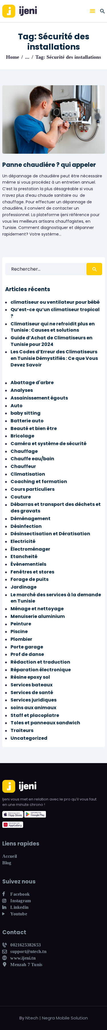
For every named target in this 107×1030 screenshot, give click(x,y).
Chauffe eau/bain (32, 458)
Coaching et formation (39, 481)
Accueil (9, 856)
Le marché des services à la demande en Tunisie (56, 598)
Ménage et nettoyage (37, 608)
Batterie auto (27, 420)
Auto (17, 405)
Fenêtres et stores (32, 572)
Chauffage (24, 451)
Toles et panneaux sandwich (45, 722)
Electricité (23, 541)
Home (12, 57)
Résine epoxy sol (30, 677)
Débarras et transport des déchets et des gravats (56, 507)
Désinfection (26, 526)
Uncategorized (29, 738)
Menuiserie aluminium (38, 616)
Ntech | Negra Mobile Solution (56, 1018)
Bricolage (22, 436)
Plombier (21, 639)
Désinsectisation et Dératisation (50, 533)
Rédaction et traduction (40, 662)
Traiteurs (22, 730)
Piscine (19, 631)
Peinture (21, 624)
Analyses (22, 390)
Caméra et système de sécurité (48, 443)
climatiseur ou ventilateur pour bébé (55, 302)
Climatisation (28, 474)
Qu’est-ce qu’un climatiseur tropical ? (55, 312)
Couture (21, 497)
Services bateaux (32, 685)
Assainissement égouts (39, 398)
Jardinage (24, 587)
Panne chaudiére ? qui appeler (49, 165)
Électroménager (30, 549)
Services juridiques (33, 700)
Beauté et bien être (34, 428)
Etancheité (24, 556)
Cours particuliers (32, 489)
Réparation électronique (41, 669)
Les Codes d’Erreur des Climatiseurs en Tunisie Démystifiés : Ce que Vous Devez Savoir (54, 358)
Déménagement (31, 518)
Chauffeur (23, 466)
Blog (6, 862)
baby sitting (26, 413)
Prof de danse (27, 654)
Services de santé (32, 692)
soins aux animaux (33, 707)
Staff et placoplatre (35, 715)
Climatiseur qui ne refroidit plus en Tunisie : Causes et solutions (53, 327)
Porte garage (27, 647)
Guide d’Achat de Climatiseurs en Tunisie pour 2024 (51, 341)
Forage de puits (30, 579)
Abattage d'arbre (32, 382)
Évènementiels (28, 564)
